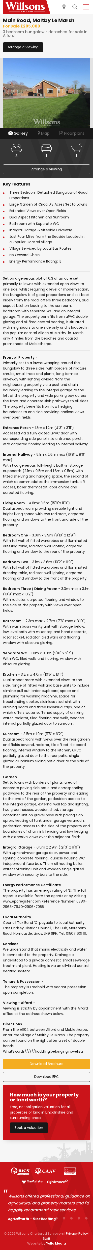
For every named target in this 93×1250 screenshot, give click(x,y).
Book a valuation (29, 1127)
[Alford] (26, 7)
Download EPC (46, 1076)
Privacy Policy (77, 1233)
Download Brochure (46, 1063)
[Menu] (85, 7)
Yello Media (56, 1243)
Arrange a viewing (23, 47)
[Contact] (63, 7)
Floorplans (74, 133)
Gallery (20, 133)
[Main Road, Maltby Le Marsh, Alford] (46, 92)
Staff (46, 1238)
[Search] (74, 7)
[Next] (85, 93)
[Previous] (8, 93)
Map (45, 133)
